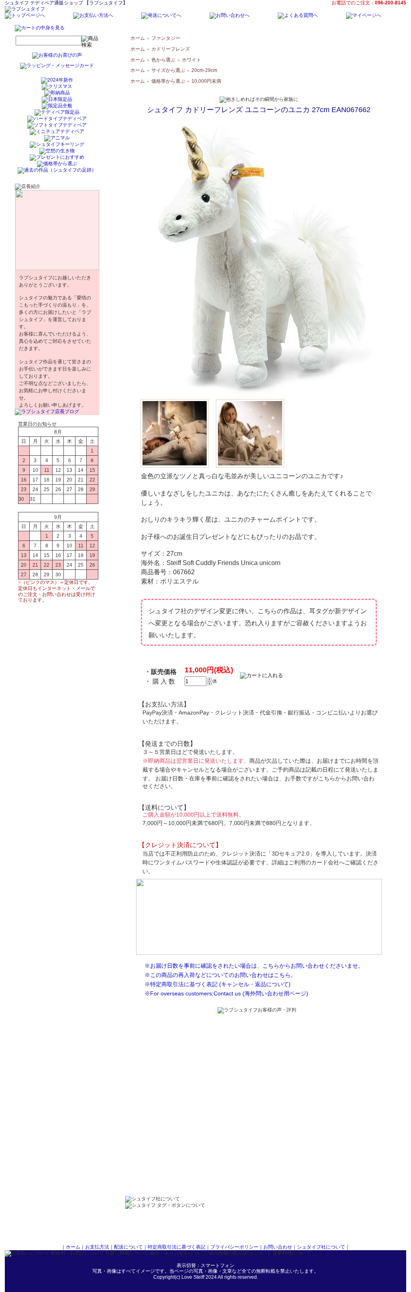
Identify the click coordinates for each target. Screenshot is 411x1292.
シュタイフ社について (321, 1247)
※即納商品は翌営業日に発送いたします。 (195, 761)
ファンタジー (165, 38)
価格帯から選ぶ (168, 81)
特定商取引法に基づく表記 (177, 1247)
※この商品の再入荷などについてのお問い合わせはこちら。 (220, 975)
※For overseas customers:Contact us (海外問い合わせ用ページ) (226, 993)
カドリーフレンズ (170, 49)
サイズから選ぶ (168, 70)
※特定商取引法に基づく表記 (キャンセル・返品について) (217, 984)
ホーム (137, 38)
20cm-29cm (204, 70)
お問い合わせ (277, 1247)
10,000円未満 (206, 81)
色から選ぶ (163, 60)
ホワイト (191, 60)
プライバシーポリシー (234, 1247)
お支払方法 (97, 1247)
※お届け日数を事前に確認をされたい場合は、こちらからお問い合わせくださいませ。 (254, 965)
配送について (128, 1247)
